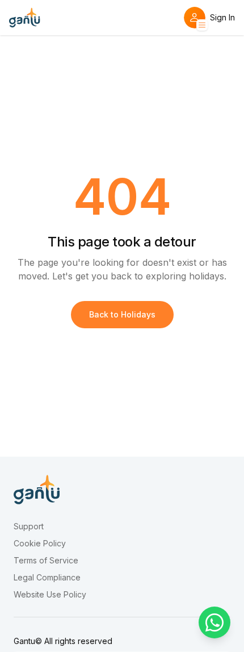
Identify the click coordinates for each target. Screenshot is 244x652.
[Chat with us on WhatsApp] (214, 622)
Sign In (222, 17)
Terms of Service (46, 561)
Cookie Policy (40, 543)
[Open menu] (202, 25)
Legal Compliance (47, 578)
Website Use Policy (50, 595)
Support (29, 526)
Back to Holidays (122, 314)
